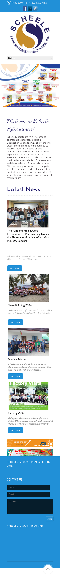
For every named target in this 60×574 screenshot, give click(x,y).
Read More (14, 268)
